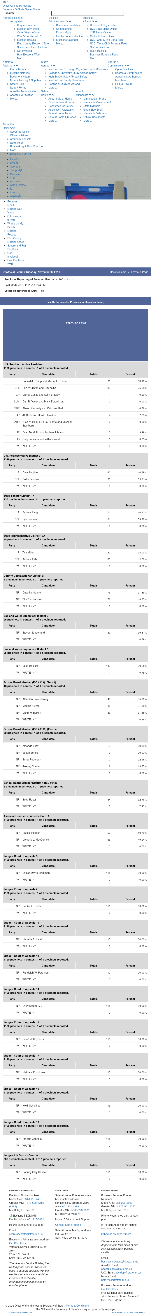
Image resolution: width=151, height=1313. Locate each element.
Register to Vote (26, 25)
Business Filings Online (103, 25)
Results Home (118, 272)
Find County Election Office (33, 43)
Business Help (98, 51)
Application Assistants (61, 109)
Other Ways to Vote (28, 32)
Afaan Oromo (18, 185)
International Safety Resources (66, 80)
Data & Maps (63, 32)
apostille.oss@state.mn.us (116, 1269)
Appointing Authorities (128, 76)
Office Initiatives (19, 135)
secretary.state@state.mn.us (26, 1234)
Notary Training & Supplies (25, 80)
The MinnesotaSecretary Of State (21, 7)
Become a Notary (20, 76)
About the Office (8, 126)
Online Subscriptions (102, 36)
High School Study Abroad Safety (67, 76)
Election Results (26, 40)
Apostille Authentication (23, 91)
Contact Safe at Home (68, 1224)
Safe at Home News (60, 113)
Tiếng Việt (16, 170)
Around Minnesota (20, 139)
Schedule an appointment (116, 1234)
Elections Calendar (67, 40)
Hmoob (14, 163)
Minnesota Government (97, 102)
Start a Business (99, 47)
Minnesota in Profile (94, 98)
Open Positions (124, 69)
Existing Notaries (20, 73)
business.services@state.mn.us (119, 1261)
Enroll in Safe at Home (61, 102)
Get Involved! (25, 51)
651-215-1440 (32, 1199)
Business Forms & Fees (104, 54)
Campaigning (64, 28)
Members (120, 80)
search (10, 13)
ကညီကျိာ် (15, 196)
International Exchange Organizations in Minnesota (78, 69)
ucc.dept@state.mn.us (128, 1272)
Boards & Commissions (116, 63)
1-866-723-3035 (80, 1210)
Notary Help (17, 84)
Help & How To (124, 84)
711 (33, 1210)
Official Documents (94, 117)
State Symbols (91, 106)
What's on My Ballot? (29, 36)
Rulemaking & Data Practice (26, 146)
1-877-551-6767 (126, 1206)
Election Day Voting (28, 28)
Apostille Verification (21, 95)
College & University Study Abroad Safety (72, 73)
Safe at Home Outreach (62, 117)
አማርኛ (13, 192)
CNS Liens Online (100, 32)
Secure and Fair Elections (32, 47)
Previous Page (139, 272)
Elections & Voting (16, 19)
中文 (12, 177)
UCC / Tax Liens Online (103, 28)
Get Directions (17, 1243)
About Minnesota (82, 93)
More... (21, 58)
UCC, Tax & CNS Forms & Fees (108, 43)
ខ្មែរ (11, 188)
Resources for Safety (60, 106)
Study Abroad (45, 63)
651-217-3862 (35, 1219)
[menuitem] (29, 38)
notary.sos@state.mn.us (115, 1280)
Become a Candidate (68, 25)
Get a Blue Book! (93, 109)
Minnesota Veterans (95, 113)
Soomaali (15, 166)
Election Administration (57, 19)
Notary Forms (18, 87)
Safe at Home (45, 93)
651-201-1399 (70, 1206)
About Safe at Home (60, 98)
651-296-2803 (124, 1202)
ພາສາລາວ (16, 181)
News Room (17, 142)
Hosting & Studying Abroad (64, 84)
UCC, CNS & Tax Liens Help (106, 40)
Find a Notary (18, 69)
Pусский (15, 174)
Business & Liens (88, 19)
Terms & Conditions (77, 1305)
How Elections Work (28, 54)
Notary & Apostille (8, 63)
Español (15, 159)
